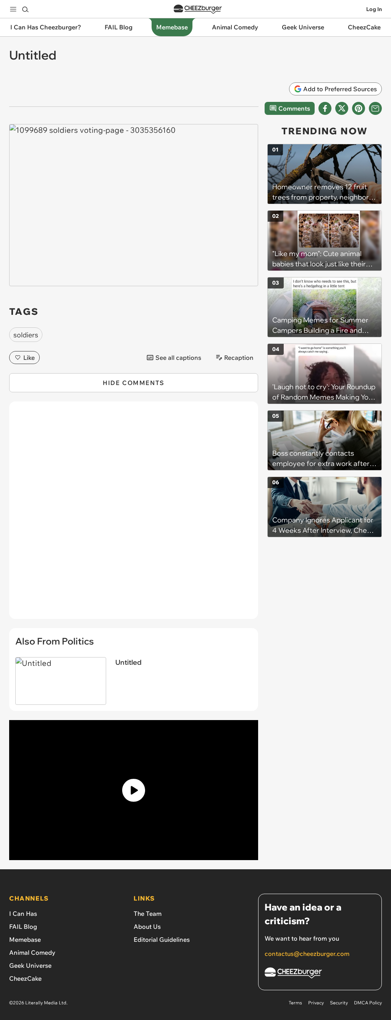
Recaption (239, 357)
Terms (295, 1002)
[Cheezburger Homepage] (198, 9)
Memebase (25, 939)
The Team (148, 913)
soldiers (25, 334)
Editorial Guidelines (162, 939)
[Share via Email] (375, 108)
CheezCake (25, 978)
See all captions (178, 357)
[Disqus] (133, 514)
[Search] (25, 9)
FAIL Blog (23, 926)
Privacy (316, 1002)
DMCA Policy (368, 1002)
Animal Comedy (32, 952)
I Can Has (23, 913)
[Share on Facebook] (324, 108)
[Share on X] (341, 108)
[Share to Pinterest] (358, 108)
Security (339, 1002)
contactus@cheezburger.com (307, 953)
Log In (374, 9)
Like (29, 357)
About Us (147, 926)
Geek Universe (30, 965)
